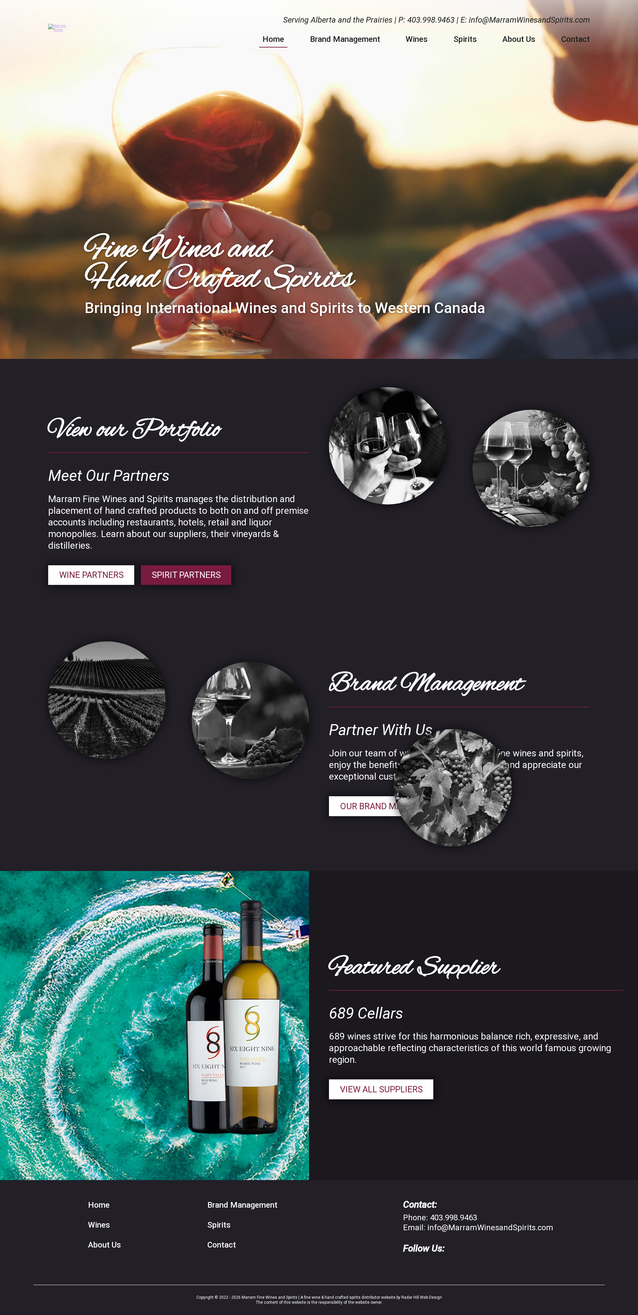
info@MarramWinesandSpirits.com (529, 20)
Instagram (425, 1265)
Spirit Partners (186, 575)
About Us (518, 39)
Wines (417, 39)
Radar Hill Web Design (421, 1297)
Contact (575, 39)
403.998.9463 (431, 20)
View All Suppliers (381, 1089)
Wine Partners (91, 575)
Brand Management (345, 39)
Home (273, 39)
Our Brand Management (394, 806)
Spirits (465, 39)
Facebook (408, 1265)
